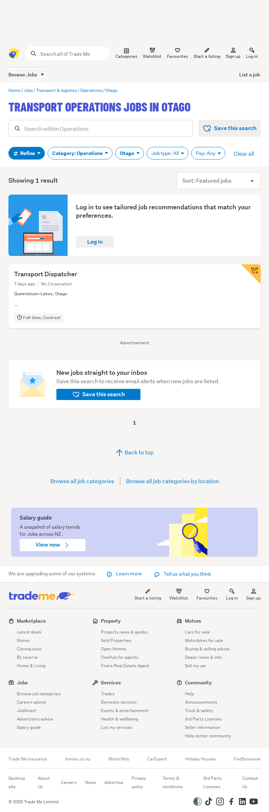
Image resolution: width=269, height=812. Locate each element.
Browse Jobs (23, 74)
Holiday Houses (200, 759)
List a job (249, 74)
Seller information (202, 727)
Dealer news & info (203, 657)
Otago (127, 153)
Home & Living (31, 666)
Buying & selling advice (207, 649)
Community (198, 682)
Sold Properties (116, 640)
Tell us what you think (187, 574)
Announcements (201, 702)
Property (111, 620)
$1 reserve (27, 657)
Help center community (208, 736)
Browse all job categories (82, 481)
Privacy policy (139, 782)
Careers (69, 782)
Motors (193, 620)
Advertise (113, 782)
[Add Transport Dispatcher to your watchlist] (251, 274)
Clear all (244, 153)
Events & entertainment (125, 710)
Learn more (129, 573)
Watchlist (179, 598)
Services (111, 682)
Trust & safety (199, 710)
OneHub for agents (119, 657)
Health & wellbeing (119, 719)
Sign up (233, 56)
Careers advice (31, 702)
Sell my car (195, 666)
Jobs (22, 682)
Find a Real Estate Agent (125, 666)
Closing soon (29, 649)
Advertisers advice (35, 719)
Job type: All (165, 153)
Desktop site (16, 782)
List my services (116, 727)
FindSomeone (247, 759)
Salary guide (29, 727)
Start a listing (147, 598)
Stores (23, 640)
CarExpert (157, 759)
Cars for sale (197, 632)
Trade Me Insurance (27, 759)
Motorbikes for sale (204, 640)
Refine (27, 153)
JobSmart (26, 710)
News (90, 782)
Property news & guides (124, 632)
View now (48, 544)
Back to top (139, 452)
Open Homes (113, 649)
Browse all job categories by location (172, 481)
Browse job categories (39, 694)
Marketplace (31, 620)
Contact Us (250, 782)
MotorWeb (119, 759)
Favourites (207, 598)
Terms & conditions (173, 782)
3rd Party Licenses (203, 719)
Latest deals (29, 632)
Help (189, 694)
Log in (252, 56)
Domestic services (119, 702)
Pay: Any (206, 153)
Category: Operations (78, 153)
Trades (108, 694)
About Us (44, 782)
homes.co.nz (77, 759)
